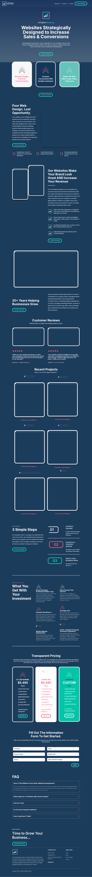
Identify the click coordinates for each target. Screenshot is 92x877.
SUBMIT (75, 765)
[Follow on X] (51, 865)
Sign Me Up (23, 716)
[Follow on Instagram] (54, 865)
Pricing (71, 3)
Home (67, 852)
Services (64, 3)
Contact (67, 859)
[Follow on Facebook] (49, 865)
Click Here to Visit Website (28, 420)
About (67, 855)
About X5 (57, 3)
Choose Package (81, 3)
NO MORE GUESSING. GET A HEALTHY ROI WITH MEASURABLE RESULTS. (66, 226)
